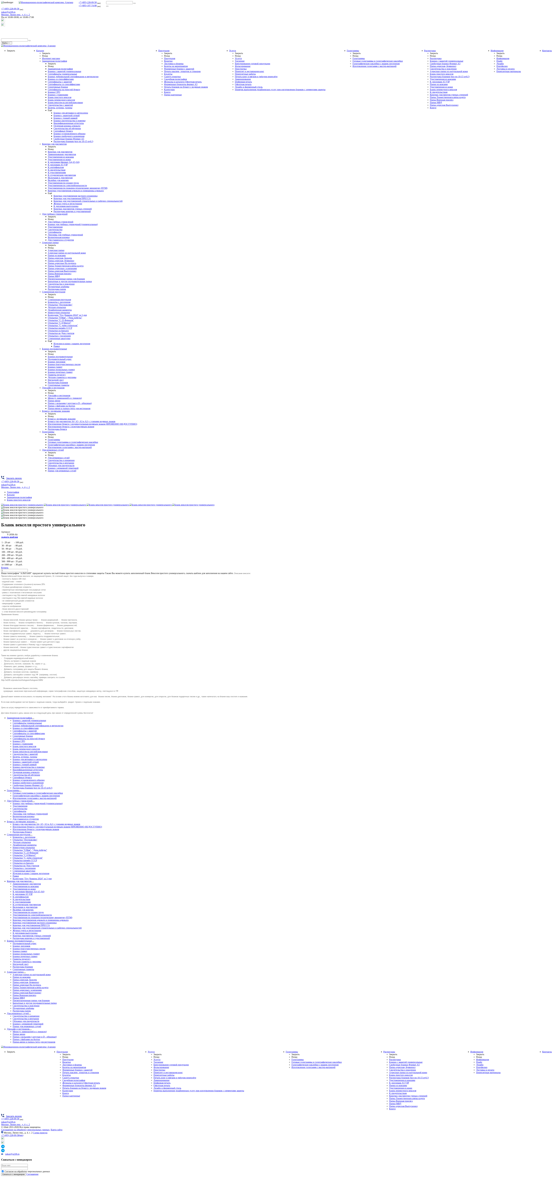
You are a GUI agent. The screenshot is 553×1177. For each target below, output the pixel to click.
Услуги (232, 50)
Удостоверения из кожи (59, 159)
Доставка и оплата (505, 69)
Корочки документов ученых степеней (73, 209)
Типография (13, 492)
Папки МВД (54, 276)
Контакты (547, 50)
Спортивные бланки (58, 87)
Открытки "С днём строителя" (63, 325)
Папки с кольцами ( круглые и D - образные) (70, 403)
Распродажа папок (57, 289)
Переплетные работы (245, 74)
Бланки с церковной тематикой (63, 468)
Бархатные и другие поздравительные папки (70, 281)
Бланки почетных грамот (60, 372)
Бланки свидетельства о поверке (70, 120)
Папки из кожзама (57, 255)
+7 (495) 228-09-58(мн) (12, 1135)
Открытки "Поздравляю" (60, 305)
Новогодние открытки (59, 312)
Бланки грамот (55, 367)
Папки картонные (173, 94)
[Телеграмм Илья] (3, 31)
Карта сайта (56, 1129)
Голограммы (48, 432)
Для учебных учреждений (55, 214)
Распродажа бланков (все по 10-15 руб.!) (73, 141)
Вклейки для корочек (58, 180)
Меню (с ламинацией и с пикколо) (65, 398)
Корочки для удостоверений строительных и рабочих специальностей (88, 201)
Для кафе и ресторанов (53, 387)
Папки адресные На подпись (62, 263)
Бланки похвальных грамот (61, 369)
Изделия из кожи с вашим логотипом (72, 343)
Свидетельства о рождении (61, 284)
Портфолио (502, 66)
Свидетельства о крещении (61, 460)
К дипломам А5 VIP (58, 164)
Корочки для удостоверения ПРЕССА (72, 198)
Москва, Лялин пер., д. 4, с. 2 (15, 1124)
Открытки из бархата (58, 330)
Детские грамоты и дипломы (62, 377)
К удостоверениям (57, 172)
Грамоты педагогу (57, 375)
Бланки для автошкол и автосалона (71, 113)
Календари (169, 89)
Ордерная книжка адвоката (67, 126)
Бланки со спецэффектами (61, 79)
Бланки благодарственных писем (64, 364)
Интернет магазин (51, 58)
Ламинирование (243, 79)
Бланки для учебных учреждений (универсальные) (73, 224)
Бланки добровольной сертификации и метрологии (73, 76)
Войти (4, 43)
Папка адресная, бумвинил (61, 260)
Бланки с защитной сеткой (67, 115)
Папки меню (54, 400)
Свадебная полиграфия (175, 79)
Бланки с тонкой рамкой (65, 118)
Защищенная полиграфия (54, 61)
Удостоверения (55, 227)
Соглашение (32, 1174)
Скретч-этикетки (172, 76)
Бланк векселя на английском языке (65, 102)
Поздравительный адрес (60, 359)
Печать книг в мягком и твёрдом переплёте (256, 76)
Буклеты (168, 74)
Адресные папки (50, 242)
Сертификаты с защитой (60, 82)
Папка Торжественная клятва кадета (66, 266)
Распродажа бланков (58, 382)
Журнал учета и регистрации (68, 203)
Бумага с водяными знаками (56, 411)
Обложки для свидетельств (61, 465)
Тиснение (240, 61)
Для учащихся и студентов (61, 240)
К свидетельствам (56, 170)
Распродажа (430, 50)
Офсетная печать (243, 84)
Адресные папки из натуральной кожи (67, 253)
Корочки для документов (54, 144)
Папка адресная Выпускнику (62, 271)
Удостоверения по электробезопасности (67, 185)
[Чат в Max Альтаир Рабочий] (3, 21)
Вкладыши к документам (60, 177)
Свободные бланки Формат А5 (69, 139)
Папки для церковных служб (62, 470)
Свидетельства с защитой (60, 105)
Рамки (57, 346)
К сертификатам (56, 167)
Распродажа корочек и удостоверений (72, 211)
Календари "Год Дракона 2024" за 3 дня (67, 315)
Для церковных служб (53, 450)
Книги (167, 92)
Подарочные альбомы (58, 286)
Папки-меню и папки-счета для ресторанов (69, 408)
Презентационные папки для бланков (66, 279)
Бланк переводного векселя (61, 100)
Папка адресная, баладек (60, 258)
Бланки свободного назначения (69, 136)
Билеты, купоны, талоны (60, 107)
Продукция (163, 50)
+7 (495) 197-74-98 (88, 5)
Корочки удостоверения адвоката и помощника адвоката (76, 190)
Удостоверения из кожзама (61, 157)
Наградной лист (56, 380)
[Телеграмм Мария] (3, 37)
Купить (4, 567)
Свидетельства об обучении (67, 128)
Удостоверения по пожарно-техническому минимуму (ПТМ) (77, 188)
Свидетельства (55, 229)
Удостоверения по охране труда (63, 183)
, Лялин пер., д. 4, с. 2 (15, 14)
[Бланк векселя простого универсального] (22, 505)
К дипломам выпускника (66, 206)
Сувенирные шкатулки (59, 338)
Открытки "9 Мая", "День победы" (65, 317)
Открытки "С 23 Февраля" (61, 320)
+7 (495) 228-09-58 (88, 2)
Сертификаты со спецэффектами (64, 84)
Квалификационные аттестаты (69, 123)
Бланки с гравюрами (58, 94)
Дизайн (500, 63)
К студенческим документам (62, 175)
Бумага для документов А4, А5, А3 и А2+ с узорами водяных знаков (81, 421)
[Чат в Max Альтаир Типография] (3, 26)
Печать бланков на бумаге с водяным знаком (186, 87)
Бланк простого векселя (59, 97)
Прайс (499, 61)
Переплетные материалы (508, 71)
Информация (497, 50)
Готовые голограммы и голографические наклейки (73, 442)
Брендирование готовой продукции (252, 63)
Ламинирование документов (62, 154)
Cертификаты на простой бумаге (64, 89)
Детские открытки (57, 307)
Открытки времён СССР (60, 328)
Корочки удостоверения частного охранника (75, 196)
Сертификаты (54, 232)
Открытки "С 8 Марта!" (59, 323)
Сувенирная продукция (53, 292)
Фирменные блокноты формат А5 (180, 84)
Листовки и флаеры (173, 63)
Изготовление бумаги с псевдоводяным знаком (71, 426)
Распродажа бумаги (57, 429)
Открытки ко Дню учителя (61, 333)
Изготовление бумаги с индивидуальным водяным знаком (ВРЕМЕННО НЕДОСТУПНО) (92, 424)
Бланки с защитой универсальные (64, 71)
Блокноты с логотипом (59, 302)
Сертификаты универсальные (62, 74)
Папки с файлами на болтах (61, 406)
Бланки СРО (54, 92)
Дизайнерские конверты (60, 310)
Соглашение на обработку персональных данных (25, 1129)
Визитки (168, 61)
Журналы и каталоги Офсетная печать (183, 82)
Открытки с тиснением (59, 336)
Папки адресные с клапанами (62, 268)
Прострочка (241, 69)
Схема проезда (40, 1132)
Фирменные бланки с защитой (179, 69)
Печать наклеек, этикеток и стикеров (182, 71)
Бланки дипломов (56, 362)
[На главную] (46, 2)
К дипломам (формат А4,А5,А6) (63, 162)
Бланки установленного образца (69, 133)
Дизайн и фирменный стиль (249, 87)
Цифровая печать (243, 82)
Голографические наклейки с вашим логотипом (71, 445)
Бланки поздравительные (54, 349)
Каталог (40, 50)
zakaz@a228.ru (8, 12)
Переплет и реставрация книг (249, 71)
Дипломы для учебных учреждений (65, 234)
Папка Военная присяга (59, 273)
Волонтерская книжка (59, 237)
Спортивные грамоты (58, 385)
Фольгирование (242, 66)
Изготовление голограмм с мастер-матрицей (70, 447)
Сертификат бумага (63, 131)
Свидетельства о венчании (61, 463)
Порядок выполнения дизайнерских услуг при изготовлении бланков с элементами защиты (280, 89)
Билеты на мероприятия (176, 66)
